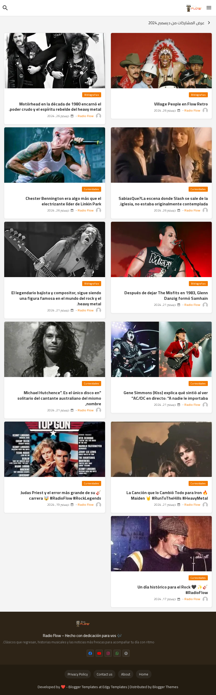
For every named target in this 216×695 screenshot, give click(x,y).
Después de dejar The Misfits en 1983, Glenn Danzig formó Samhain (166, 295)
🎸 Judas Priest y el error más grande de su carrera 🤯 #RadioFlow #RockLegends (61, 495)
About (125, 674)
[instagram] (108, 653)
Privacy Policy (78, 674)
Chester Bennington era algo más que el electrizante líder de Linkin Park (63, 201)
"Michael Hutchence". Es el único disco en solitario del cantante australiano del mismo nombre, (59, 398)
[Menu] (209, 7)
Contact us (104, 674)
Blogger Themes (165, 686)
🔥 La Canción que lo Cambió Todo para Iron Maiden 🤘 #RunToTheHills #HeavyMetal (167, 495)
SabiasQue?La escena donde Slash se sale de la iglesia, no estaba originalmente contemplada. (163, 201)
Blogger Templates (83, 686)
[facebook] (90, 653)
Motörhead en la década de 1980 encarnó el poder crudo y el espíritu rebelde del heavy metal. (55, 106)
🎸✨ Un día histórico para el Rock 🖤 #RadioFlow (173, 589)
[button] (5, 8)
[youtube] (99, 653)
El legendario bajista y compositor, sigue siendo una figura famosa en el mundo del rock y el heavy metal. (56, 298)
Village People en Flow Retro (181, 104)
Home (143, 674)
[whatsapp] (117, 653)
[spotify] (126, 653)
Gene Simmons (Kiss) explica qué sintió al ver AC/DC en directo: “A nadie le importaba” (166, 395)
